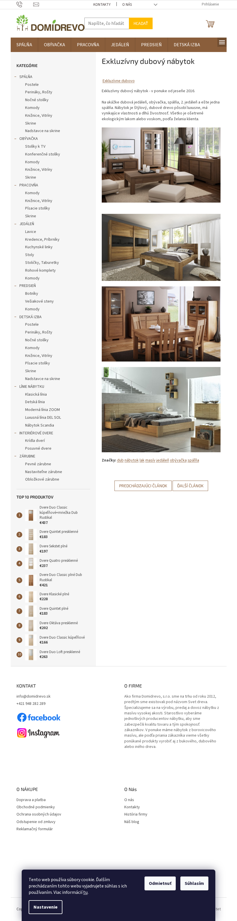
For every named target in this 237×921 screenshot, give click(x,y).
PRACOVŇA (28, 185)
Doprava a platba (31, 800)
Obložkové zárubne (42, 479)
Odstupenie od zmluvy (35, 822)
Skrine (30, 123)
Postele (32, 85)
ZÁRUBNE (27, 456)
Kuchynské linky (39, 247)
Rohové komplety (40, 270)
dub (120, 460)
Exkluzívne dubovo (119, 81)
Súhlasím (194, 883)
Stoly (29, 255)
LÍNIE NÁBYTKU (31, 387)
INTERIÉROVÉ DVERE (36, 433)
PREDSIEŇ (27, 286)
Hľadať (141, 23)
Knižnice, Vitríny (38, 115)
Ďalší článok (190, 485)
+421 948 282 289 (30, 704)
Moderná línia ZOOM (42, 410)
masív (150, 460)
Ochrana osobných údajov (38, 814)
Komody (32, 108)
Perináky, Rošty (38, 92)
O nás (127, 4)
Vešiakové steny (39, 301)
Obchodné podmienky (35, 807)
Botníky (31, 294)
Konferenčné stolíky (42, 154)
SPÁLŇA (25, 77)
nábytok (132, 460)
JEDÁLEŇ (26, 224)
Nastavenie (46, 907)
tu (85, 892)
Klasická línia (36, 394)
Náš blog (131, 822)
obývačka (178, 460)
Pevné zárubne (38, 464)
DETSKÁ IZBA (30, 317)
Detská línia (35, 402)
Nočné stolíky (37, 100)
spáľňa (193, 460)
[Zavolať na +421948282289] (25, 4)
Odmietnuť (160, 883)
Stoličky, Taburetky (42, 263)
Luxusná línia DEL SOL (43, 417)
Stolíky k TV (35, 146)
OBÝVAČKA (28, 139)
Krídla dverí (35, 441)
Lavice (30, 232)
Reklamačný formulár (34, 829)
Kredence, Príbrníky (42, 239)
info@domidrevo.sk (33, 696)
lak (142, 460)
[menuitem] (24, 45)
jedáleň (162, 460)
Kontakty (102, 4)
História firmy (135, 814)
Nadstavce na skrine (42, 131)
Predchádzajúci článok (143, 485)
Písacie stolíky (37, 208)
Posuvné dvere (38, 448)
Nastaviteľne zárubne (43, 472)
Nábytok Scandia (39, 425)
